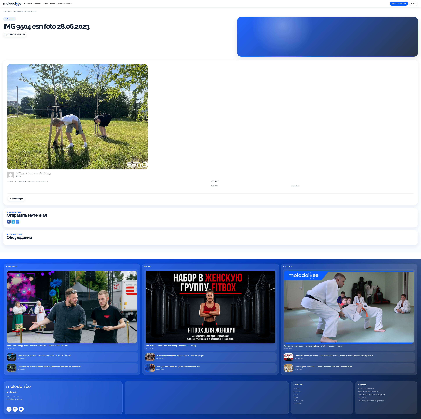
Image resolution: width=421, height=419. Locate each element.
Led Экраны (362, 398)
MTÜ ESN (28, 4)
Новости (37, 4)
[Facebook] (9, 409)
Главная (6, 11)
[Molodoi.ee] (18, 386)
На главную (17, 199)
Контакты (296, 391)
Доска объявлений (64, 4)
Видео (45, 4)
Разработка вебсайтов (366, 388)
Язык (413, 3)
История (296, 388)
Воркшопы (297, 404)
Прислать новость (399, 3)
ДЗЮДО (288, 266)
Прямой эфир (298, 401)
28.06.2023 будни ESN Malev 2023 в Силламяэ (31, 182)
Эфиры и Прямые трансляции (368, 391)
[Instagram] (15, 409)
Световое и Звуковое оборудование (371, 401)
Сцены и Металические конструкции (371, 395)
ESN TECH (12, 266)
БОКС (148, 266)
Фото (52, 4)
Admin (18, 176)
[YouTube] (21, 409)
